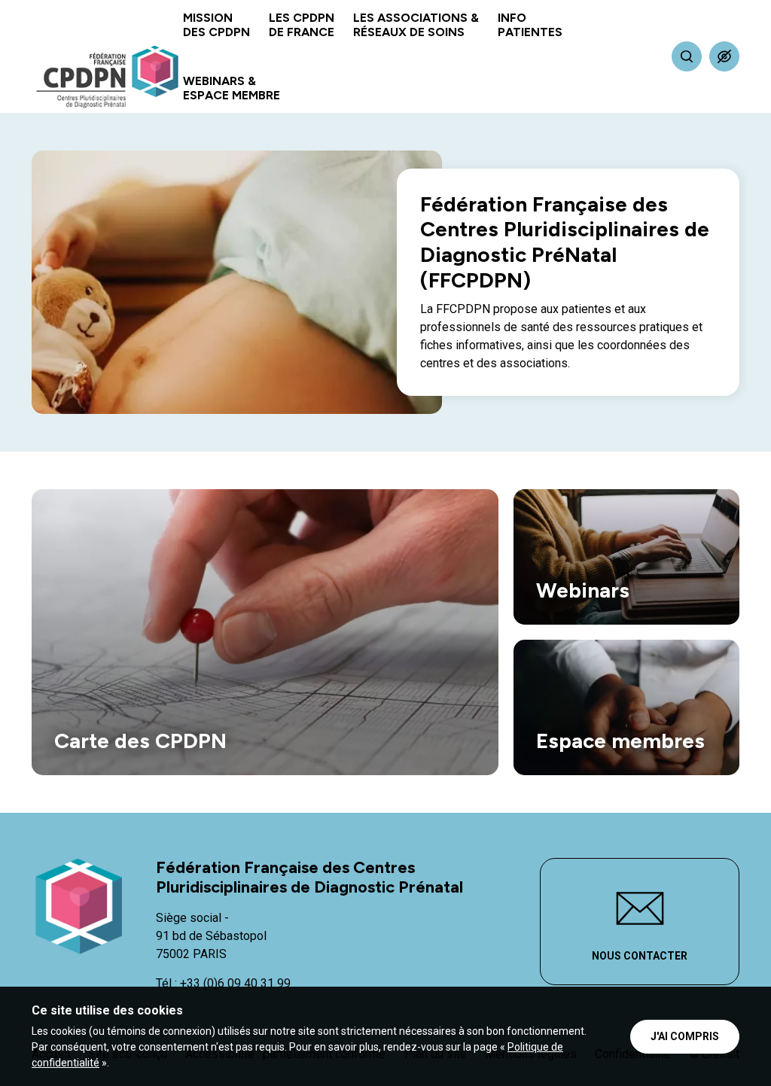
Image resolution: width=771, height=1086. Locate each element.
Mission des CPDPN (216, 25)
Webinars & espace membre (231, 88)
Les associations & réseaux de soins (416, 25)
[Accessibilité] (724, 56)
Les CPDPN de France (301, 25)
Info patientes (530, 25)
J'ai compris (685, 1036)
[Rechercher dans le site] (687, 56)
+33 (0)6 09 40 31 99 (235, 983)
